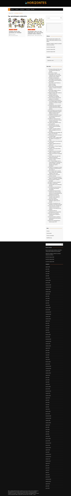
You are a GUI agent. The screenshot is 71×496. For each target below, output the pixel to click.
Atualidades (22, 9)
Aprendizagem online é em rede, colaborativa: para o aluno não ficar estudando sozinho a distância (35, 32)
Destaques (28, 9)
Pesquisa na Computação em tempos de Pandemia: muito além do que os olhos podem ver (55, 168)
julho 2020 (47, 427)
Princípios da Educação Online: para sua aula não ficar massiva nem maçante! (55, 70)
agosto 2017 (48, 463)
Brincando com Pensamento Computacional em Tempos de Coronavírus (54, 214)
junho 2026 (48, 271)
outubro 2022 (48, 370)
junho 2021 (48, 402)
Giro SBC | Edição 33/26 (51, 47)
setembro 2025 (48, 291)
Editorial (12, 9)
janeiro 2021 (48, 413)
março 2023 (48, 359)
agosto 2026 (48, 266)
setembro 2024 (48, 318)
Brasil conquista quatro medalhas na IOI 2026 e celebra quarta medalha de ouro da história (54, 40)
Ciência (29, 29)
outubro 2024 (48, 316)
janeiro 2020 (48, 440)
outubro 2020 (48, 420)
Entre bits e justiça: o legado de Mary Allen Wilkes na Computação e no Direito (55, 138)
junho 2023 (48, 352)
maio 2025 (47, 300)
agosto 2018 (48, 449)
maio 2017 (47, 470)
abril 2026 (47, 275)
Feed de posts (49, 233)
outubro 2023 (48, 343)
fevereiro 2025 (48, 307)
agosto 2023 (48, 348)
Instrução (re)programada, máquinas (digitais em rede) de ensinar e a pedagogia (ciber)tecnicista (55, 112)
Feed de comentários (50, 235)
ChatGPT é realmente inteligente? (55, 182)
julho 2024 (47, 323)
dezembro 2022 (48, 366)
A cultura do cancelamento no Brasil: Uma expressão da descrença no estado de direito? (55, 116)
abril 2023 (47, 357)
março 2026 (48, 278)
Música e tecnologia (52, 85)
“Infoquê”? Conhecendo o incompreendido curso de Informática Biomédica (55, 184)
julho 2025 (47, 296)
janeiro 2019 (48, 445)
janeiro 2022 (48, 388)
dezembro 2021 (48, 391)
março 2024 (48, 332)
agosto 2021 (48, 397)
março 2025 (48, 305)
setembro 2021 (48, 395)
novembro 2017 (48, 456)
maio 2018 (47, 452)
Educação (15, 29)
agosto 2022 (48, 375)
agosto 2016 (48, 483)
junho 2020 (48, 429)
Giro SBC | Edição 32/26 (51, 49)
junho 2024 (48, 325)
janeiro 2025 (48, 309)
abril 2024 (47, 330)
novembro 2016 (48, 479)
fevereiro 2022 (48, 386)
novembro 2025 (48, 287)
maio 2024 (47, 327)
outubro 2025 (48, 289)
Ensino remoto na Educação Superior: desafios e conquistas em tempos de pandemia (55, 87)
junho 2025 (48, 298)
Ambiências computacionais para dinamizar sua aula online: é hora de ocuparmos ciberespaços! (55, 120)
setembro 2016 (48, 481)
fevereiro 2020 (48, 438)
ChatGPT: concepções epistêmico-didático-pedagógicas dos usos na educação (55, 130)
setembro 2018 (48, 447)
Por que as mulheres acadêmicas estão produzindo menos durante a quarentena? (55, 218)
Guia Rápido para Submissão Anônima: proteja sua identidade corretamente (54, 126)
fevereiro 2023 (48, 361)
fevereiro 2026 (48, 280)
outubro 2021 (48, 393)
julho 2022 (47, 377)
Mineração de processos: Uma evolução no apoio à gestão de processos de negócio (54, 197)
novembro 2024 (48, 314)
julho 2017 (47, 465)
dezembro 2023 (48, 339)
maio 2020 (47, 431)
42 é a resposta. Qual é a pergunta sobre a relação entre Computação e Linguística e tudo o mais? (55, 172)
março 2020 (48, 436)
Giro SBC (32, 9)
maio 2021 (47, 404)
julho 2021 (47, 400)
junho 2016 (48, 488)
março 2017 (48, 474)
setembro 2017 (48, 461)
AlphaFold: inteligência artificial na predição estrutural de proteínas (54, 44)
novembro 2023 (48, 341)
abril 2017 (47, 472)
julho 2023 (47, 350)
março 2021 (48, 409)
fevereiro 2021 (48, 411)
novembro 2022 (48, 368)
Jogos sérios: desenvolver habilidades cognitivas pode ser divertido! (54, 200)
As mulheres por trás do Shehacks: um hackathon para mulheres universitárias (55, 188)
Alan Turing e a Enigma (53, 72)
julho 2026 (47, 269)
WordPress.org (49, 237)
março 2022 (48, 384)
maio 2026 (47, 273)
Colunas (16, 9)
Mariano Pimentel (12, 34)
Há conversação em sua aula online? (55, 110)
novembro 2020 (48, 418)
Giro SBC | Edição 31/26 (51, 51)
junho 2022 (48, 379)
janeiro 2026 (48, 282)
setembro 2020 (48, 422)
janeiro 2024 (48, 336)
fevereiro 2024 (48, 334)
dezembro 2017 (48, 454)
